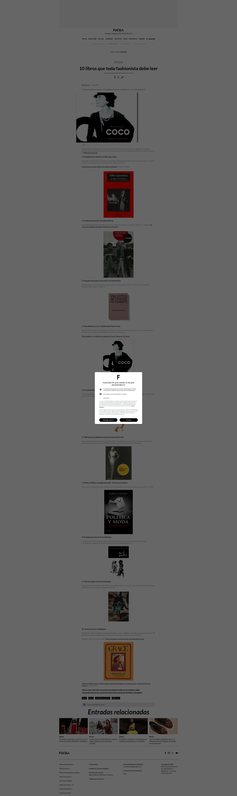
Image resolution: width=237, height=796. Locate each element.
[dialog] (118, 398)
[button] (118, 398)
